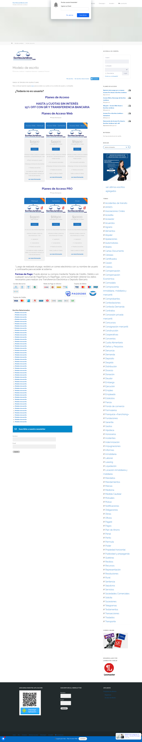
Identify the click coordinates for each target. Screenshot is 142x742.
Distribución (111, 366)
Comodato (110, 282)
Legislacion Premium (43, 71)
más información (56, 117)
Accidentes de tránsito (116, 203)
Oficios (108, 518)
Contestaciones (112, 302)
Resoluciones (111, 573)
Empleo (109, 390)
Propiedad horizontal (115, 549)
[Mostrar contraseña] (127, 69)
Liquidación (110, 466)
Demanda (110, 354)
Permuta (109, 541)
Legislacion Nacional (31, 71)
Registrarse (108, 695)
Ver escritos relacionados (81, 78)
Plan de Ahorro (112, 530)
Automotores (111, 243)
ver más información (34, 179)
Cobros (108, 267)
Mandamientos (112, 482)
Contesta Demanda (114, 306)
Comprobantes (112, 298)
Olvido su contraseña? (111, 76)
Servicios (109, 589)
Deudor (109, 378)
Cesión (108, 263)
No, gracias (69, 15)
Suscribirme (83, 15)
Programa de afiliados (109, 691)
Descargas (43, 735)
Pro (19, 735)
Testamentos (111, 609)
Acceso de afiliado (110, 697)
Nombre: (15, 436)
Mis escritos (69, 78)
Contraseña (108, 66)
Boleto (108, 247)
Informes (109, 450)
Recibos (109, 561)
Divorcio (109, 370)
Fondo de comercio (114, 406)
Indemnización (112, 442)
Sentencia (110, 581)
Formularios (111, 410)
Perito (108, 537)
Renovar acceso (33, 735)
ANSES (108, 207)
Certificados (111, 259)
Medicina (109, 490)
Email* (14, 443)
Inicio (14, 735)
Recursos (109, 565)
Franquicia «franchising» (117, 414)
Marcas (108, 486)
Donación (109, 374)
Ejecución (110, 386)
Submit (16, 452)
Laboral (109, 458)
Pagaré (108, 522)
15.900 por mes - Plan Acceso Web (67, 738)
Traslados (110, 617)
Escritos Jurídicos (19, 43)
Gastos (108, 426)
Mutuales (109, 498)
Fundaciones (111, 418)
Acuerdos (110, 223)
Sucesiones (110, 601)
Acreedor (109, 219)
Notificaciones (112, 506)
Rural (107, 577)
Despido (109, 362)
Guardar (95, 78)
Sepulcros (110, 585)
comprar (82, 738)
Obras (108, 514)
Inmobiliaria (110, 454)
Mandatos (110, 478)
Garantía (109, 422)
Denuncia (109, 350)
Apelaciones (111, 239)
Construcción (111, 330)
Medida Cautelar (113, 494)
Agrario (108, 227)
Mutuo (108, 502)
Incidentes (110, 438)
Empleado (110, 394)
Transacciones (112, 613)
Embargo (109, 382)
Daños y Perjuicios (114, 346)
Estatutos (110, 398)
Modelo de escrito (21, 312)
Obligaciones (111, 510)
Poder (108, 545)
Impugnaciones (112, 446)
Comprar (34, 149)
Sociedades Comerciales (117, 593)
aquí (32, 86)
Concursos (110, 322)
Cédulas (109, 255)
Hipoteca (109, 430)
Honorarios (110, 434)
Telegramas (111, 605)
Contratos (110, 310)
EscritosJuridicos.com (20, 3)
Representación (113, 569)
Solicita (108, 597)
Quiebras (109, 557)
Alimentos (110, 231)
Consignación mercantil (116, 326)
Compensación (112, 270)
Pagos (108, 525)
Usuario (107, 57)
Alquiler (109, 235)
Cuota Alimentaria (114, 342)
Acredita (109, 215)
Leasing (109, 462)
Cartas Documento (114, 251)
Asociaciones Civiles (115, 211)
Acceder (50, 735)
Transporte (110, 621)
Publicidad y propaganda (117, 553)
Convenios (110, 338)
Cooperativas (111, 334)
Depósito (109, 358)
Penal (108, 533)
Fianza (108, 402)
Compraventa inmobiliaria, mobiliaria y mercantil (114, 290)
